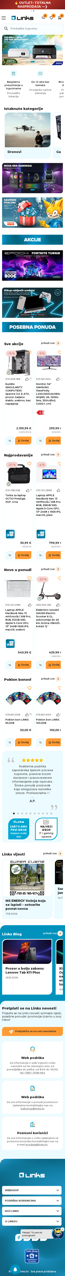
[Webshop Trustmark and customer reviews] (32, 1256)
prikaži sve (48, 343)
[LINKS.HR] (15, 1269)
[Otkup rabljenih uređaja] (32, 303)
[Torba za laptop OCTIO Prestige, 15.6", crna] (19, 510)
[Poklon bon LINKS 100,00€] (49, 716)
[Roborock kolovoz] (32, 50)
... (32, 797)
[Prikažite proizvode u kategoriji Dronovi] (27, 135)
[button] (14, 813)
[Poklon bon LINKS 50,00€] (19, 716)
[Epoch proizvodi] (32, 178)
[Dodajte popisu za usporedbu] (10, 441)
